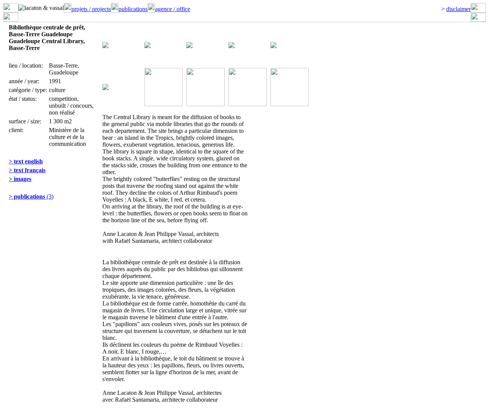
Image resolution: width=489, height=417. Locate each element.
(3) (31, 196)
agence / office (172, 9)
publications (132, 9)
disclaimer (458, 9)
